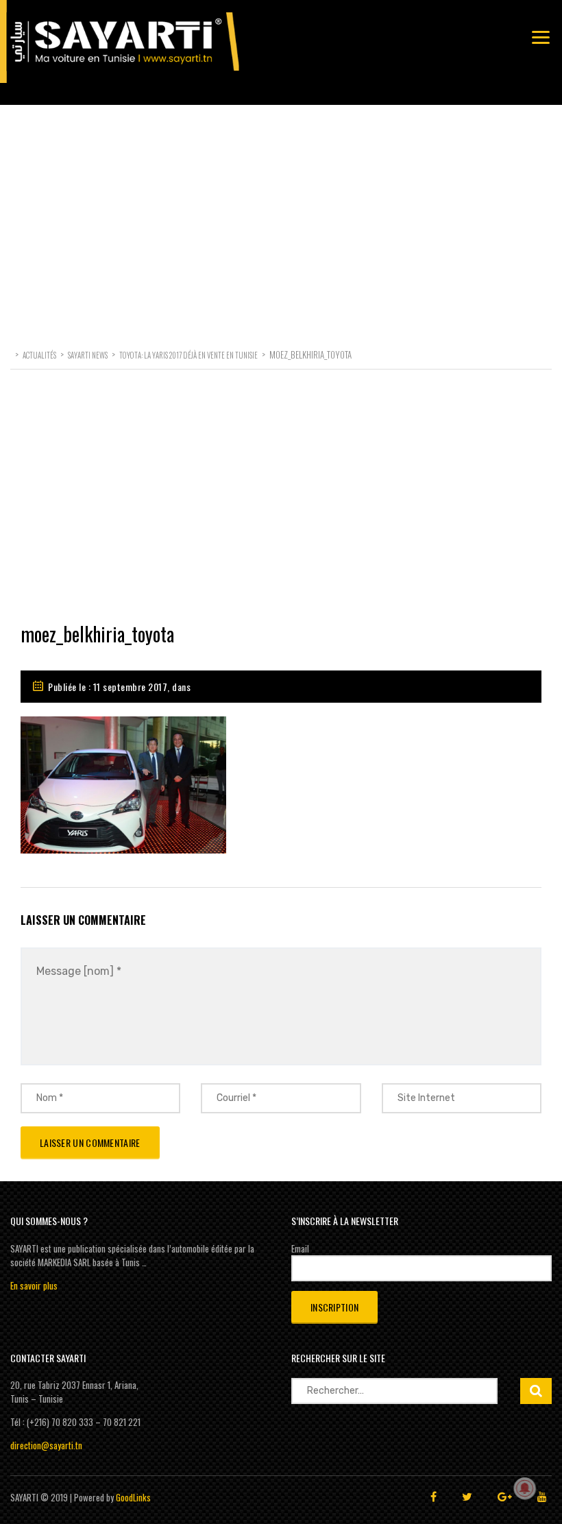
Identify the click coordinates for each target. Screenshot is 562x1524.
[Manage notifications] (525, 1488)
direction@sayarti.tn (46, 1445)
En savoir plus (34, 1285)
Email (300, 1248)
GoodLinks (133, 1497)
